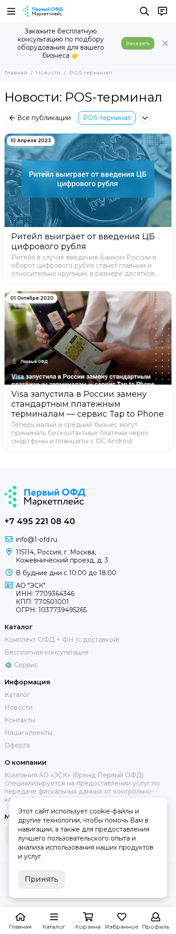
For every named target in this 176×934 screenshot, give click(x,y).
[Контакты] (162, 11)
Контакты (20, 720)
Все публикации (44, 118)
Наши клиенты (28, 733)
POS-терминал (107, 118)
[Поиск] (144, 11)
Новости (48, 72)
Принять (41, 879)
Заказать (138, 43)
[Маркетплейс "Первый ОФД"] (43, 11)
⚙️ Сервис (21, 665)
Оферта (17, 745)
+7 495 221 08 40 (40, 521)
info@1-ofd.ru (36, 539)
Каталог (17, 695)
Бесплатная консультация (46, 652)
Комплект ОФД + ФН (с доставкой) (62, 640)
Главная (16, 72)
